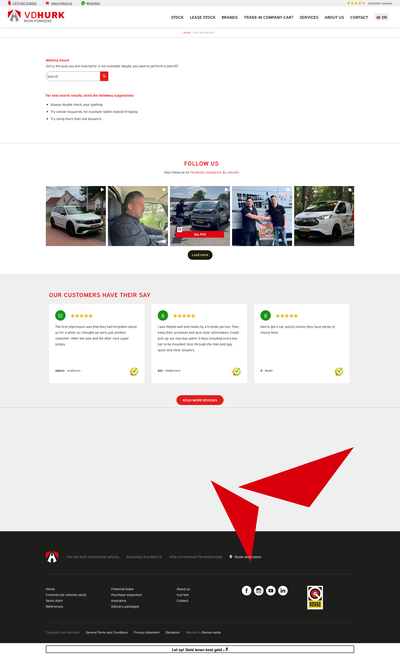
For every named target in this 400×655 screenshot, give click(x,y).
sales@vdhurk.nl (61, 3)
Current (183, 594)
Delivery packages (125, 606)
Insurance (118, 600)
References (54, 606)
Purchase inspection (126, 594)
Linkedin (232, 172)
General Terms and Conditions (107, 632)
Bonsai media (211, 632)
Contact (182, 600)
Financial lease (122, 588)
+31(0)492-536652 (24, 3)
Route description (248, 556)
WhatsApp (93, 3)
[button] (76, 216)
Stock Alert (54, 600)
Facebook (197, 172)
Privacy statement (147, 632)
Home (50, 588)
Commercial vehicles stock (66, 594)
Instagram (213, 172)
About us (183, 588)
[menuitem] (368, 3)
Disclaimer (173, 632)
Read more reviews (200, 400)
